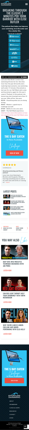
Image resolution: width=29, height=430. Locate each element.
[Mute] (22, 77)
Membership (13, 404)
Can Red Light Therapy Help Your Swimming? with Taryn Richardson (18, 202)
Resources (12, 411)
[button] (26, 4)
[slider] (25, 77)
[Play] (3, 77)
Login (11, 417)
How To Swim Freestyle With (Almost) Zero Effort (18, 213)
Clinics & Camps (14, 407)
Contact (12, 414)
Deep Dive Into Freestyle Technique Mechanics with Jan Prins (18, 196)
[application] (14, 77)
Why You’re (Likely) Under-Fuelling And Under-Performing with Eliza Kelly (17, 208)
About (11, 401)
